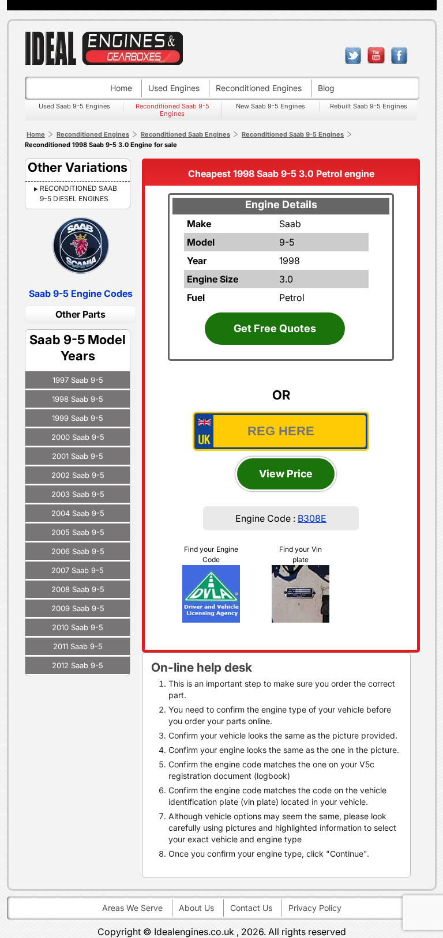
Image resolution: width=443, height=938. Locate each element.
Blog (326, 88)
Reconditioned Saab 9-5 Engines (172, 110)
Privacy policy (314, 908)
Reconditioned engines (259, 88)
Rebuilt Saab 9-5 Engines (368, 106)
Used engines (174, 88)
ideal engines (104, 48)
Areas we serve (132, 908)
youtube (376, 55)
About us (196, 908)
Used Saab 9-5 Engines (74, 106)
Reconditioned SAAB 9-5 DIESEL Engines (78, 193)
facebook (399, 55)
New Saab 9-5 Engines (270, 106)
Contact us (251, 908)
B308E (312, 518)
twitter (353, 55)
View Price (286, 474)
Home (121, 88)
